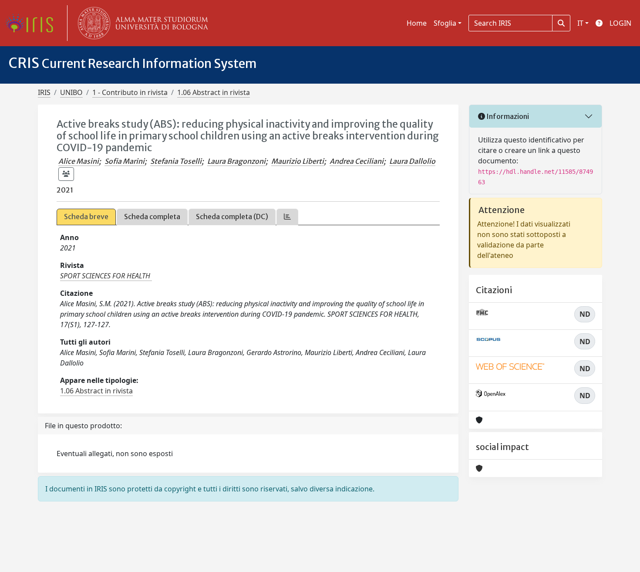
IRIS (44, 92)
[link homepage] (32, 23)
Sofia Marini (124, 161)
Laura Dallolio (412, 161)
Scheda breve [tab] (86, 216)
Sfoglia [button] (445, 23)
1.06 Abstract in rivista (213, 92)
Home (417, 23)
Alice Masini (78, 161)
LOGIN (620, 23)
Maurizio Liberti (297, 161)
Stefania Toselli (176, 161)
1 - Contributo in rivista (130, 92)
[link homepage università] (141, 23)
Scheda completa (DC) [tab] (232, 216)
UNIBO (71, 92)
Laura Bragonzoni (236, 161)
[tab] (287, 217)
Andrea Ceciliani (357, 161)
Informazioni (507, 116)
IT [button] (580, 23)
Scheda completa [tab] (152, 216)
